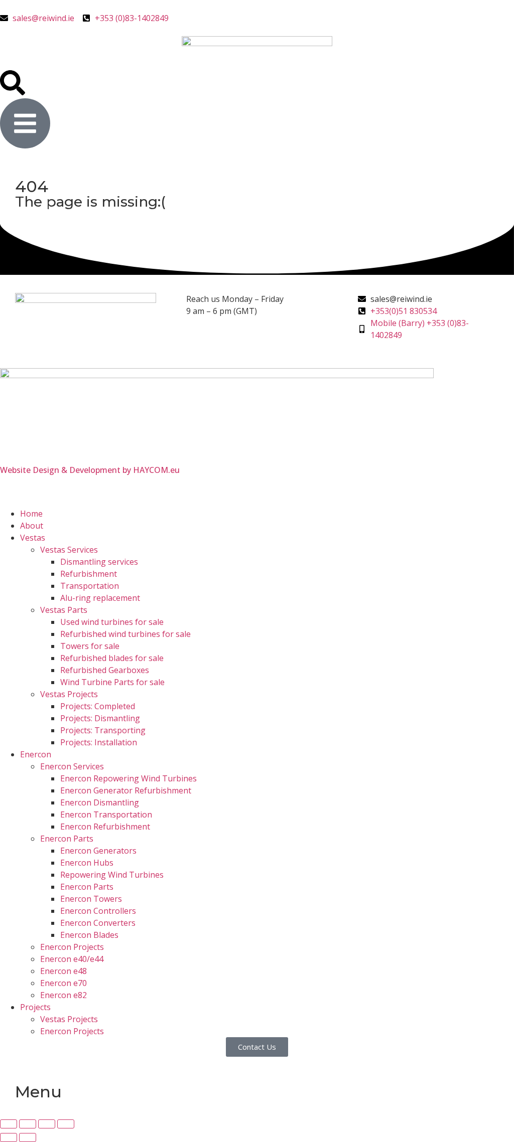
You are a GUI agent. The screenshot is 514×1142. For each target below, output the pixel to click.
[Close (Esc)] (65, 1123)
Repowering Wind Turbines (112, 874)
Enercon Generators (98, 850)
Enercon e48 (63, 970)
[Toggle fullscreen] (27, 1123)
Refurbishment (88, 573)
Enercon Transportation (106, 814)
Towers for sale (89, 645)
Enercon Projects (72, 946)
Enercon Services (72, 766)
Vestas (32, 537)
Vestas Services (69, 549)
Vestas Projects (69, 694)
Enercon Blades (89, 934)
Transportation (89, 585)
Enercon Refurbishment (105, 826)
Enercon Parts (66, 838)
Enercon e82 (63, 995)
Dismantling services (99, 561)
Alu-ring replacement (100, 597)
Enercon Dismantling (99, 802)
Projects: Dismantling (100, 718)
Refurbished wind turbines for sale (125, 633)
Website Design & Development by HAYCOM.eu (90, 469)
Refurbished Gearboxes (104, 670)
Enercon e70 (63, 983)
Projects (35, 1007)
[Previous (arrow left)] (8, 1137)
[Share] (46, 1123)
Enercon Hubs (86, 862)
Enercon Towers (91, 898)
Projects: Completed (97, 706)
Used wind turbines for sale (112, 621)
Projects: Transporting (103, 730)
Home (31, 513)
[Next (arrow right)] (27, 1137)
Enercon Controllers (98, 910)
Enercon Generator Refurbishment (125, 790)
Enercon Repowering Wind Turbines (128, 778)
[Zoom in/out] (8, 1123)
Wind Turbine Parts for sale (112, 682)
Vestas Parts (63, 609)
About (31, 525)
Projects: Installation (98, 742)
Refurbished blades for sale (112, 658)
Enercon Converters (98, 922)
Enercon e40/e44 (71, 958)
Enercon (35, 754)
